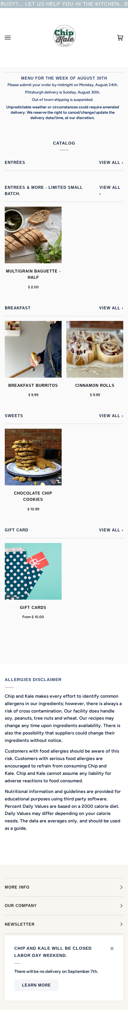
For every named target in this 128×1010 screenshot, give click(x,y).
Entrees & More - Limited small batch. (44, 190)
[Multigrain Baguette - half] (33, 235)
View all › (111, 162)
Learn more (36, 985)
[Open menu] (14, 37)
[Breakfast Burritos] (33, 349)
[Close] (114, 945)
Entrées (15, 162)
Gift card (16, 530)
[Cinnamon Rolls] (94, 349)
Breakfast (18, 308)
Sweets (14, 416)
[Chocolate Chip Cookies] (33, 457)
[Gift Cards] (33, 571)
